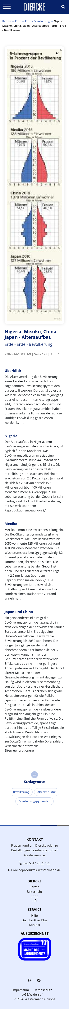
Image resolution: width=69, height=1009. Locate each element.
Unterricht (34, 891)
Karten (6, 21)
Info (34, 901)
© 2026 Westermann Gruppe (34, 999)
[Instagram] (29, 980)
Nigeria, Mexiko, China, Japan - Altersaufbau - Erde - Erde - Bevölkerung (34, 25)
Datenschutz (43, 990)
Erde (18, 21)
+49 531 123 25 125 (36, 863)
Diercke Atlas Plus (34, 920)
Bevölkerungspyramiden (34, 801)
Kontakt (34, 925)
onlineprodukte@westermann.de (37, 870)
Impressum (20, 990)
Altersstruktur (46, 792)
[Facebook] (39, 980)
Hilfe (34, 915)
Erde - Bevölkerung (37, 21)
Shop (34, 896)
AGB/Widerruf (32, 994)
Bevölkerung (21, 792)
